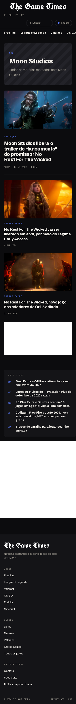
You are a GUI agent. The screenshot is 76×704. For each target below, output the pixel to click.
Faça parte (10, 677)
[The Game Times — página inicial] (38, 7)
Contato (9, 671)
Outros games (12, 646)
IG (10, 15)
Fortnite (8, 602)
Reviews (9, 633)
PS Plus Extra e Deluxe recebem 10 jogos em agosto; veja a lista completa (42, 404)
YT (16, 15)
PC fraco (9, 640)
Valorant (56, 32)
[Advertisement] (38, 338)
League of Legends (33, 32)
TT (22, 15)
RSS (70, 699)
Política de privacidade (18, 684)
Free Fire (10, 32)
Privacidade (57, 699)
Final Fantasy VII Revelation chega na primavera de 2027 (42, 383)
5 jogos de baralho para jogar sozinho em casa (42, 428)
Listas (7, 626)
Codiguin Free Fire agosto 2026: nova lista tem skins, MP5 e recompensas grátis (41, 416)
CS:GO (71, 32)
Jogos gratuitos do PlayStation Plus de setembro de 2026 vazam (43, 393)
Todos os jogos (13, 653)
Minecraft (9, 609)
